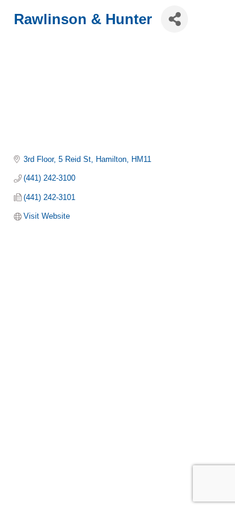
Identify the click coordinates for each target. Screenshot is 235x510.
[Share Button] (174, 19)
